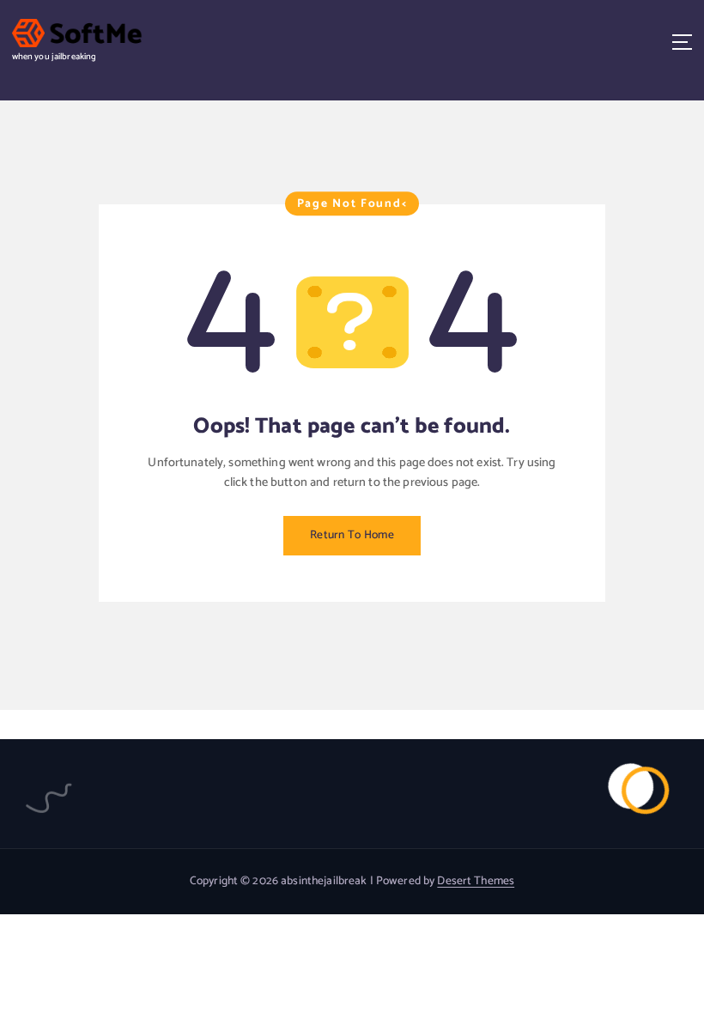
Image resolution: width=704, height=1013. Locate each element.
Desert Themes (475, 880)
